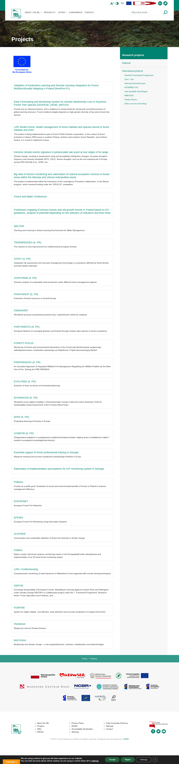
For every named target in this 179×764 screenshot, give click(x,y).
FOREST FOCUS (24, 343)
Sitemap (75, 732)
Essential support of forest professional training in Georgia (46, 452)
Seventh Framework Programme (138, 75)
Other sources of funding (135, 103)
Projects (49, 12)
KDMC (126, 739)
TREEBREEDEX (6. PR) (27, 242)
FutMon (18, 550)
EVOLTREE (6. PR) (25, 381)
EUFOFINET (21, 501)
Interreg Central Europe (134, 83)
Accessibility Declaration (82, 729)
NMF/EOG (129, 95)
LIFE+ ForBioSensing (26, 569)
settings (95, 761)
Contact (89, 12)
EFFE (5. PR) (21, 417)
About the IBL (32, 12)
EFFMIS (18, 517)
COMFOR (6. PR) (24, 433)
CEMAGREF (21, 310)
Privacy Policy (78, 723)
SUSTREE (20, 533)
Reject (127, 759)
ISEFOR (18, 585)
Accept (112, 759)
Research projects (133, 55)
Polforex (18, 482)
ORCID (40, 732)
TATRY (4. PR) (22, 258)
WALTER (19, 226)
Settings (143, 759)
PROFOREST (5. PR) (26, 294)
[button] (129, 3)
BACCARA (20, 640)
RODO (74, 726)
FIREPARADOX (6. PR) (27, 362)
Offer (61, 12)
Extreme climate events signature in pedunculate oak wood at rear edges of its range (61, 152)
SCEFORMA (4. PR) (25, 278)
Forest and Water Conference (30, 196)
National (126, 63)
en (122, 3)
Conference (75, 12)
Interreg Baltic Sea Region (136, 91)
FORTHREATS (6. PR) (26, 326)
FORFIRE (19, 607)
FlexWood (19, 624)
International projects (132, 71)
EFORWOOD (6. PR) (26, 397)
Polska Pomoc (130, 99)
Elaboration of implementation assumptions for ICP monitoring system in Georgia (59, 468)
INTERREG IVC (131, 87)
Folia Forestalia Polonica (117, 723)
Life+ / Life (129, 79)
